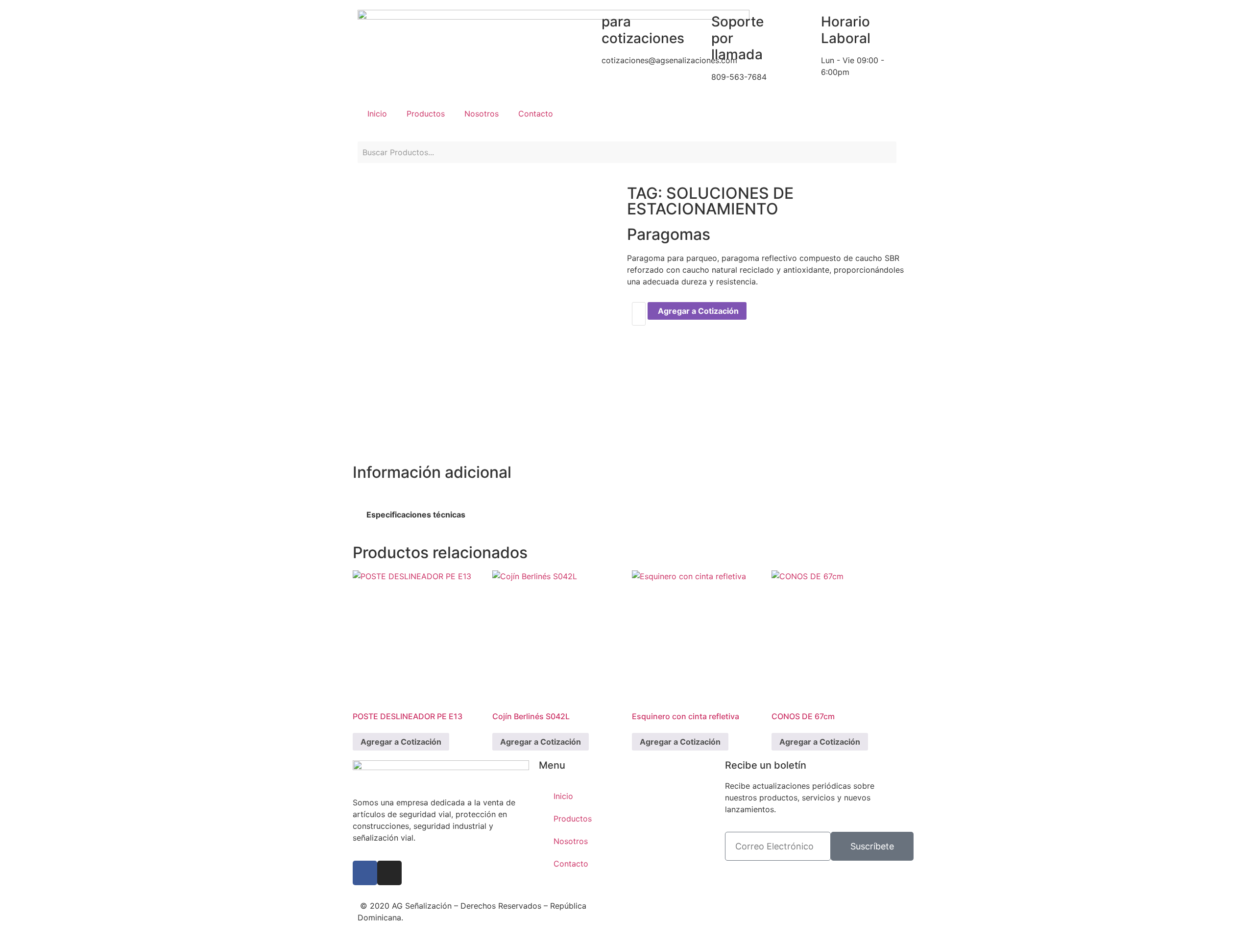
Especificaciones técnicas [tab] (415, 514)
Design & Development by (689, 904)
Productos (426, 113)
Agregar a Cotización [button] (401, 742)
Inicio (377, 113)
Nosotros (481, 113)
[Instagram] (389, 873)
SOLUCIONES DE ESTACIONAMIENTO (710, 201)
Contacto (535, 113)
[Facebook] (365, 873)
